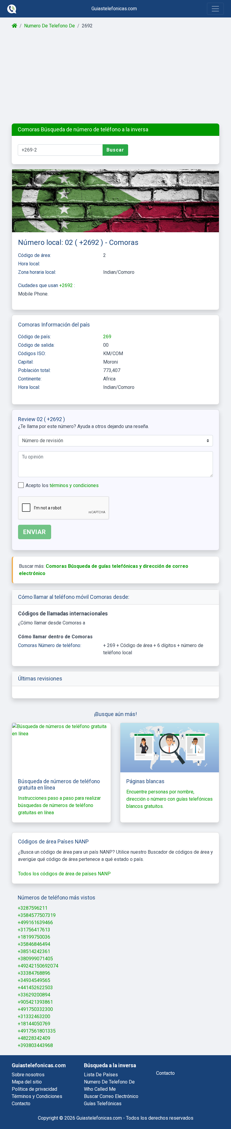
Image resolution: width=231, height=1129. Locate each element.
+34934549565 (34, 980)
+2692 (66, 285)
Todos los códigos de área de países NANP (64, 874)
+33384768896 (34, 973)
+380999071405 (35, 959)
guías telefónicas (103, 1103)
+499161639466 (35, 922)
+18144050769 (34, 1024)
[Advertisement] (115, 76)
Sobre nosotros (28, 1074)
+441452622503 (35, 987)
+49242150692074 (38, 966)
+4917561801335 (37, 1031)
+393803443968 (35, 1045)
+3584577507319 (37, 915)
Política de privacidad (34, 1089)
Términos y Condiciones (37, 1096)
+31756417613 (34, 930)
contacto (165, 1073)
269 (107, 336)
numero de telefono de (109, 1082)
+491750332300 (35, 1009)
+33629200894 (34, 995)
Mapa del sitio (27, 1082)
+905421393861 (35, 1002)
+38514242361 (34, 951)
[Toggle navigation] (215, 9)
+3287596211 (33, 908)
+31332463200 (34, 1016)
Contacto (21, 1103)
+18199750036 (34, 937)
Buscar (115, 150)
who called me (100, 1089)
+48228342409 (34, 1038)
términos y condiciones (74, 485)
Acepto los (62, 485)
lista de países (101, 1074)
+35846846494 (34, 944)
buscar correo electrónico (111, 1096)
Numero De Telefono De (49, 26)
